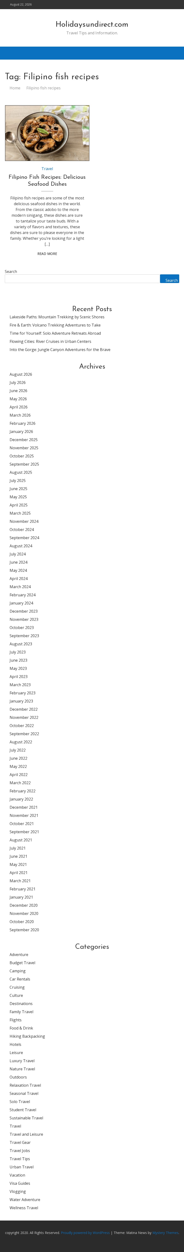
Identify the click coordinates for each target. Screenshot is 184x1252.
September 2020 (24, 929)
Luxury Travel (22, 1060)
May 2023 (18, 668)
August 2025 (21, 472)
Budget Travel (22, 962)
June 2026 (18, 390)
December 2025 (24, 439)
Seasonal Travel (24, 1093)
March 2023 (20, 684)
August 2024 (21, 546)
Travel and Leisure (26, 1134)
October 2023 (22, 627)
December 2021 (24, 807)
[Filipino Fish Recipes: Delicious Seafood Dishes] (47, 133)
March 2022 (20, 782)
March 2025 (20, 513)
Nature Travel (22, 1069)
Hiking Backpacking (27, 1036)
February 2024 (22, 595)
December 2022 (24, 709)
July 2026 (18, 382)
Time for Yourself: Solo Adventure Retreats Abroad (55, 333)
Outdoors (18, 1077)
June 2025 (18, 488)
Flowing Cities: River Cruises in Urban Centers (50, 341)
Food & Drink (21, 1028)
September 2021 (24, 831)
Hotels (15, 1044)
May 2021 (18, 864)
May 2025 (18, 497)
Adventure (19, 954)
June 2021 (18, 856)
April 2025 (19, 505)
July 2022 (18, 750)
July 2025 (18, 480)
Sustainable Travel (26, 1118)
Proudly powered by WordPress (86, 1232)
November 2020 (24, 913)
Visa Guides (20, 1183)
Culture (16, 995)
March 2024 (20, 586)
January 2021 (21, 897)
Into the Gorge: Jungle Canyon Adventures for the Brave (60, 349)
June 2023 (18, 660)
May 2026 (18, 398)
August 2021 (21, 840)
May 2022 (18, 766)
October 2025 (22, 456)
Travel (47, 168)
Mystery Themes (165, 1232)
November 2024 (24, 521)
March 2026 (20, 415)
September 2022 (24, 733)
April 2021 (19, 872)
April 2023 (19, 676)
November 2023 (24, 619)
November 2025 (24, 447)
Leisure (16, 1052)
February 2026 (22, 423)
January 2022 (21, 799)
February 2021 (22, 889)
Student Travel (23, 1109)
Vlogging (18, 1191)
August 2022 (21, 742)
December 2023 (24, 611)
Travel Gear (20, 1142)
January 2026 (21, 431)
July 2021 (18, 848)
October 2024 (22, 529)
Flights (16, 1020)
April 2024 (19, 578)
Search (11, 271)
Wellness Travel (24, 1207)
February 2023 (22, 693)
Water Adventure (25, 1199)
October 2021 (22, 823)
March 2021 (20, 880)
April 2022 (19, 774)
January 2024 (21, 603)
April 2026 (19, 407)
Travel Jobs (20, 1150)
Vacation (17, 1175)
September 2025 (24, 464)
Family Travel (21, 1011)
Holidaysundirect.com (92, 25)
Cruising (17, 987)
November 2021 (24, 815)
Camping (18, 971)
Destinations (21, 1003)
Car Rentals (20, 979)
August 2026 (21, 374)
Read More (47, 253)
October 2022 (22, 725)
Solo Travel (20, 1101)
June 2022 (18, 758)
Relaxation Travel (25, 1085)
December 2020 (24, 905)
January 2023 (21, 701)
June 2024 (18, 562)
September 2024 (24, 537)
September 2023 (24, 635)
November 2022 (24, 717)
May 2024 (18, 570)
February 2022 (22, 791)
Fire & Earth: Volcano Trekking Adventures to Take (55, 325)
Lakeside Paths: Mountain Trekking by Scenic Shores (57, 317)
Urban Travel (22, 1167)
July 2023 (18, 652)
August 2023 (21, 644)
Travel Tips (20, 1158)
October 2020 (22, 921)
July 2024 (18, 554)
